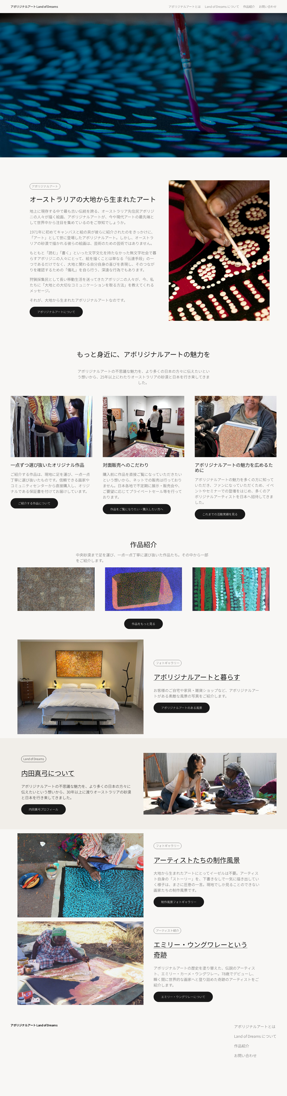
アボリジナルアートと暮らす (197, 677)
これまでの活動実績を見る (220, 514)
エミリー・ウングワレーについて (183, 997)
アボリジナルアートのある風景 (181, 708)
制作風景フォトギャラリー (178, 902)
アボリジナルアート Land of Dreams (34, 6)
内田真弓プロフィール (43, 809)
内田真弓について (48, 773)
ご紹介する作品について (34, 503)
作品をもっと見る (143, 624)
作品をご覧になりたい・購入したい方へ (136, 509)
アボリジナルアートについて (56, 312)
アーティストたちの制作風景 (197, 860)
